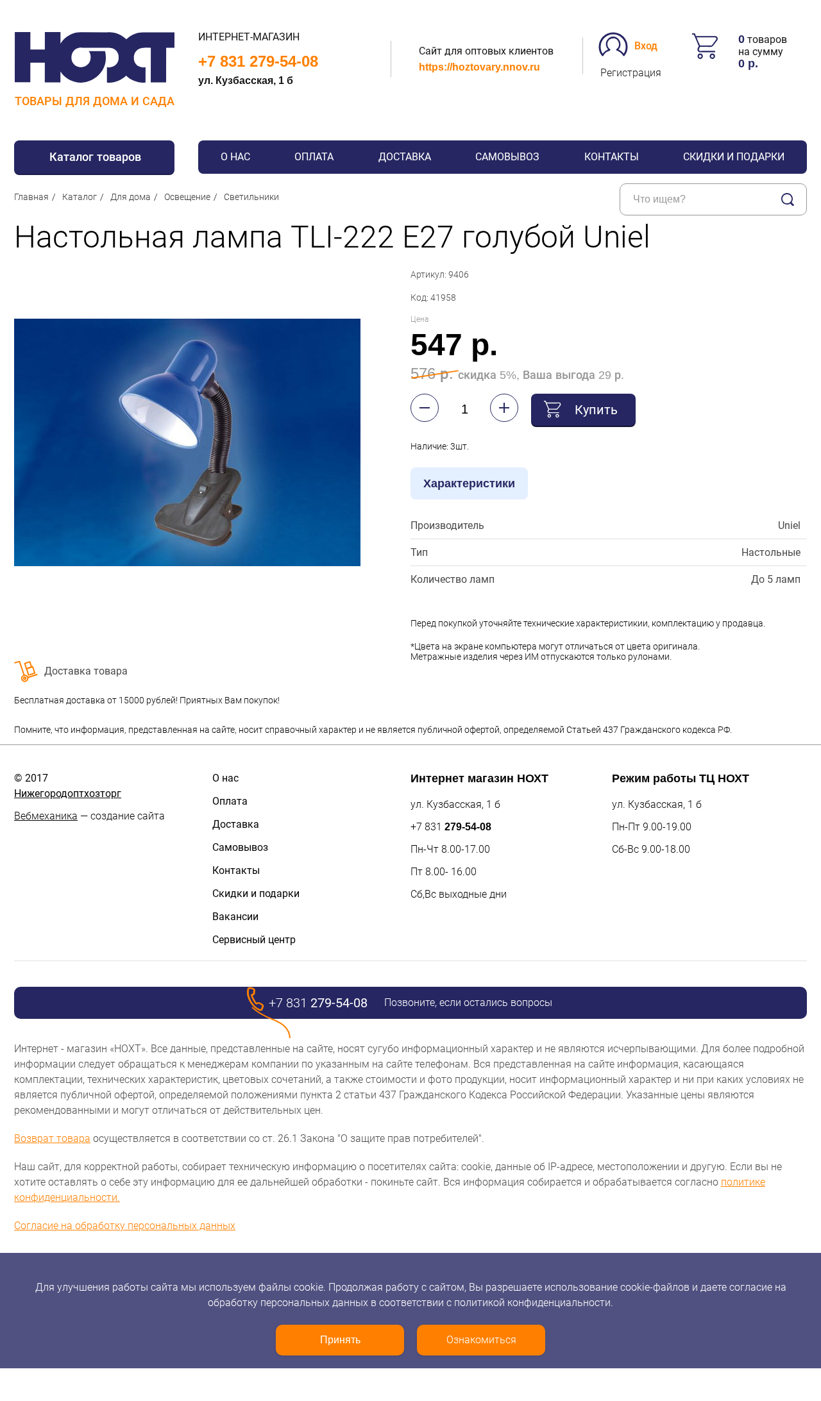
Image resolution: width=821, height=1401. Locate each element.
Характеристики (469, 483)
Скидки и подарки (733, 157)
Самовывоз (507, 157)
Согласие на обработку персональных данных (124, 1226)
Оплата (314, 157)
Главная (31, 197)
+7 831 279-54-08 (258, 61)
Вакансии (235, 916)
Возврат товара (52, 1138)
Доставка (404, 157)
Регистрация (630, 73)
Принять (340, 1339)
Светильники (251, 197)
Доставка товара (86, 671)
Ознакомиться (481, 1340)
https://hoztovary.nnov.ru (479, 67)
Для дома (130, 197)
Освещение (187, 197)
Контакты (611, 157)
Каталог (79, 197)
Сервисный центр (254, 940)
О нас (235, 157)
